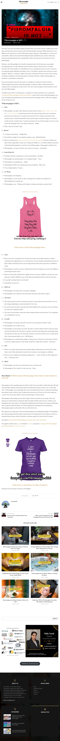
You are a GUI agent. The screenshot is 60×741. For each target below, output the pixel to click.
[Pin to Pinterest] (35, 496)
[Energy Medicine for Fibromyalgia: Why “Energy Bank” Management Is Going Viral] (44, 535)
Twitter (35, 694)
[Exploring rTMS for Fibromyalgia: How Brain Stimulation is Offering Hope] (44, 589)
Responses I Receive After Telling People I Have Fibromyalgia (18, 717)
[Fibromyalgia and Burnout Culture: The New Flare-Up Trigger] (15, 535)
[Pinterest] (54, 2)
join (18, 424)
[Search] (58, 2)
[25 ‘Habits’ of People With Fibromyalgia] (7, 724)
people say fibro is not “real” (49, 111)
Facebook (30, 424)
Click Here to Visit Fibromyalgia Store (30, 247)
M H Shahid (8, 42)
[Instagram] (52, 2)
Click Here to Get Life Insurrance (30, 664)
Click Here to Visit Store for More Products (30, 485)
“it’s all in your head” (12, 113)
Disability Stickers (38, 688)
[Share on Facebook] (32, 496)
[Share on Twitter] (34, 496)
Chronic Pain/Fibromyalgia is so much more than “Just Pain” (27, 420)
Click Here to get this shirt (30, 433)
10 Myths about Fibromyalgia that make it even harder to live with (29, 377)
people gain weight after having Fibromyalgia (30, 140)
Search (55, 618)
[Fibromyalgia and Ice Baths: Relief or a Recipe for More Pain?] (44, 562)
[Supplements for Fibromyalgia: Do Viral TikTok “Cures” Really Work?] (15, 562)
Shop (35, 687)
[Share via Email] (37, 496)
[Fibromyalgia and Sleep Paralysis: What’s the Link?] (15, 589)
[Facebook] (48, 2)
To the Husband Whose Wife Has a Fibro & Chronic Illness (19, 731)
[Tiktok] (55, 2)
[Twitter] (50, 2)
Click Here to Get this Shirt (30, 192)
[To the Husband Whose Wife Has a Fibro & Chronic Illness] (7, 731)
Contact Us (36, 692)
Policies (35, 690)
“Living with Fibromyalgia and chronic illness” (16, 95)
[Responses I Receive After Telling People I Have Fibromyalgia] (7, 717)
